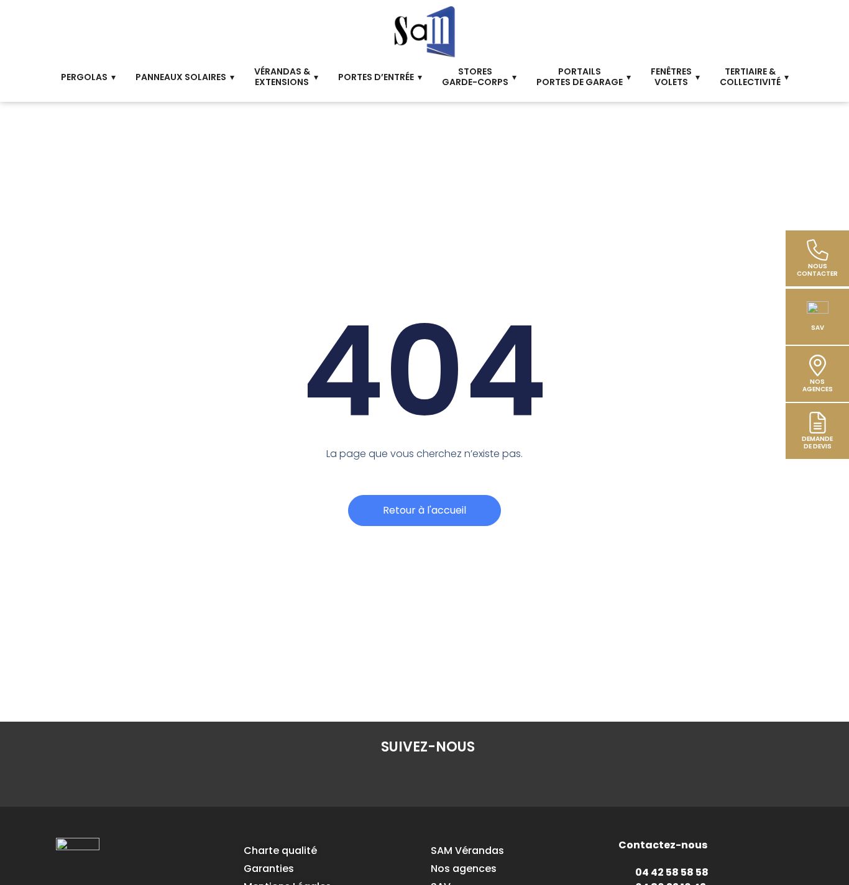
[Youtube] (499, 778)
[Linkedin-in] (391, 778)
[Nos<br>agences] (817, 365)
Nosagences (817, 385)
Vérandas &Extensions (282, 76)
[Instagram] (427, 778)
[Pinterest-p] (463, 778)
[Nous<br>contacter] (817, 250)
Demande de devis (817, 442)
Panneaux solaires (180, 77)
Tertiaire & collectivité (750, 76)
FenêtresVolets (671, 76)
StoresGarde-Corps (475, 76)
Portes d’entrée (376, 77)
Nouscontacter (817, 269)
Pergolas (84, 77)
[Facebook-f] (355, 778)
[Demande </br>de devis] (817, 422)
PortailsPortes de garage (579, 76)
